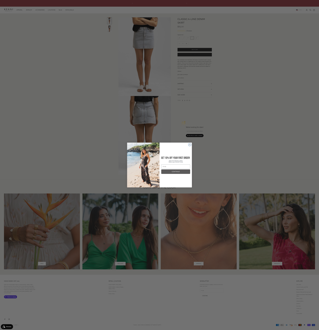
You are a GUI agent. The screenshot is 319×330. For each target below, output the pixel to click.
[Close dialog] (189, 144)
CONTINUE (176, 171)
